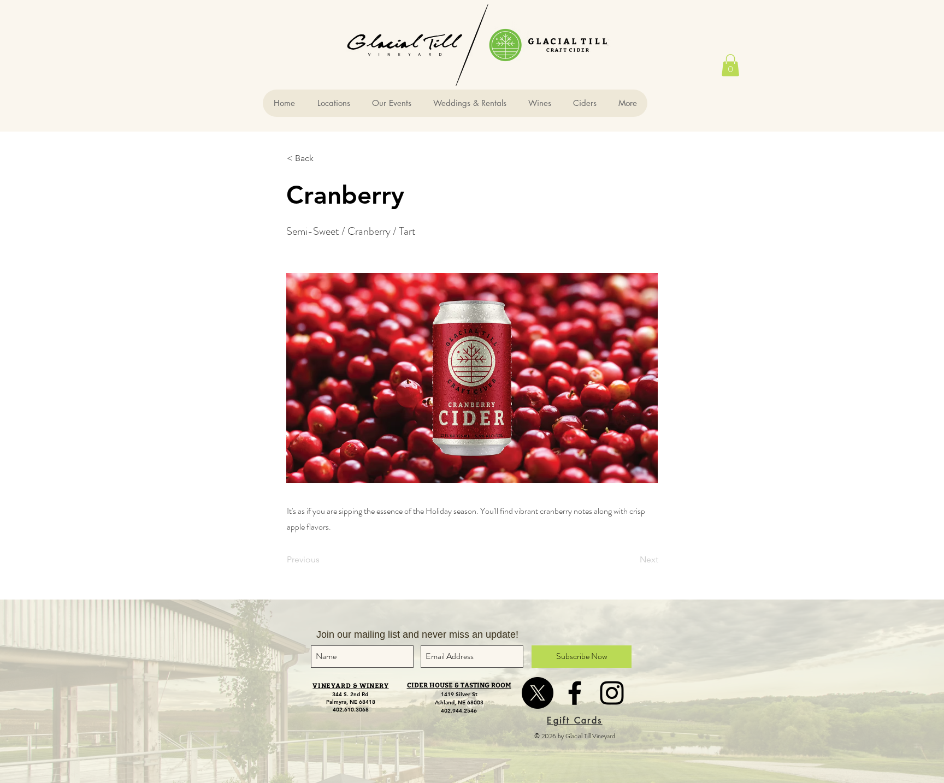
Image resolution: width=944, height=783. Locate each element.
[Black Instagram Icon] (612, 693)
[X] (537, 693)
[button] (730, 65)
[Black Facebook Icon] (575, 693)
